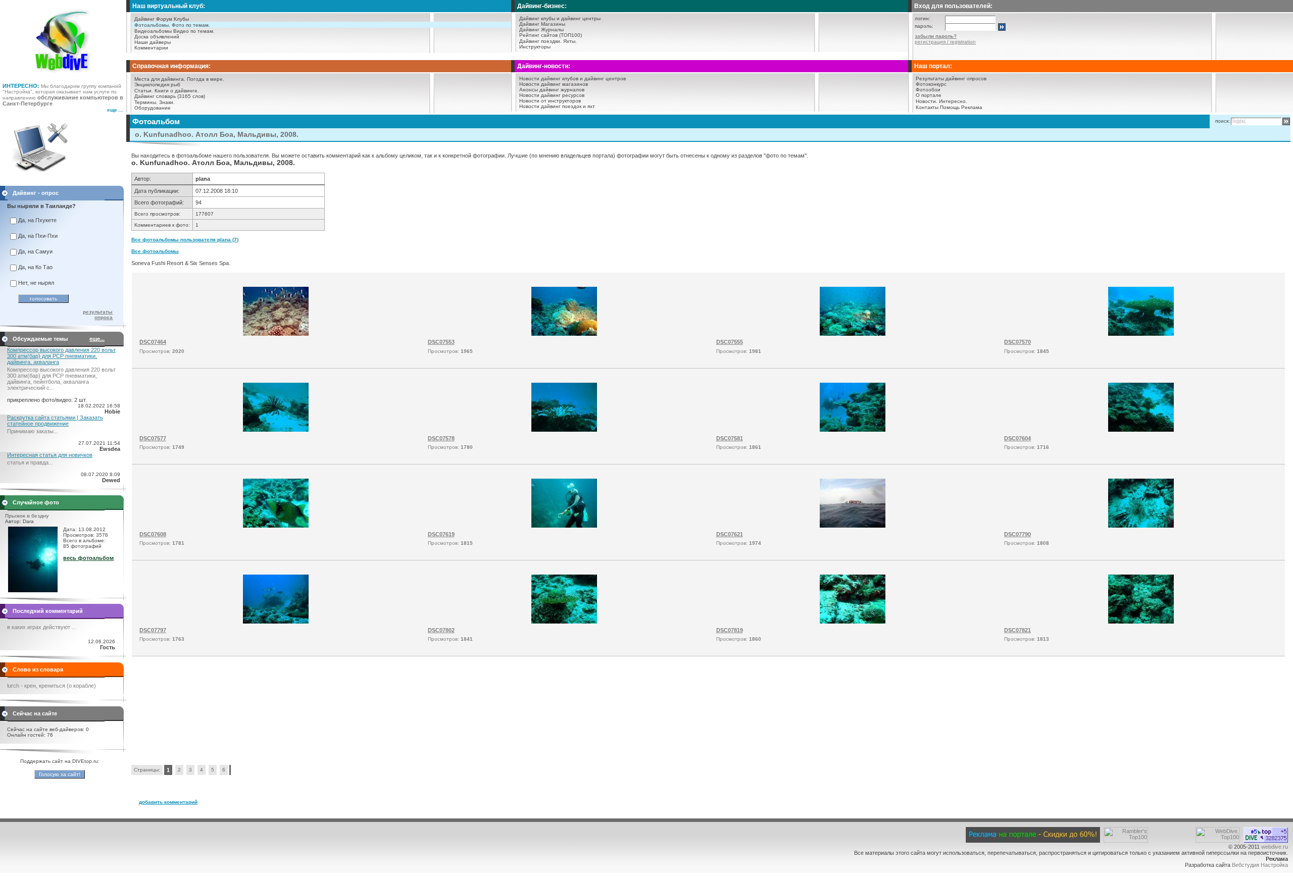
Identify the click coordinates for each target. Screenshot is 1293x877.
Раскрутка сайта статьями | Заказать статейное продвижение (55, 421)
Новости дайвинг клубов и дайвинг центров (572, 78)
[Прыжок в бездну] (33, 590)
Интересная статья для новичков (49, 455)
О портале (928, 95)
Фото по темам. (191, 25)
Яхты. (570, 41)
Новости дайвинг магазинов (553, 84)
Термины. (146, 102)
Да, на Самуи (35, 251)
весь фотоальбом (88, 558)
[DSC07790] (1141, 526)
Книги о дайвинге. (177, 90)
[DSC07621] (852, 526)
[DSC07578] (564, 430)
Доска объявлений (156, 36)
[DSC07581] (852, 430)
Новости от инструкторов (550, 101)
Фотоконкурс (931, 84)
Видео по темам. (194, 31)
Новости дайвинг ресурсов (551, 95)
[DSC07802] (564, 621)
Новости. (926, 101)
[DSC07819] (852, 621)
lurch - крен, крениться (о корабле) (51, 686)
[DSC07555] (852, 334)
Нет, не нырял (36, 283)
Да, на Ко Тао (35, 267)
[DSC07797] (276, 621)
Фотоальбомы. (152, 25)
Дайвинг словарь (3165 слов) (169, 96)
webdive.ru (1274, 847)
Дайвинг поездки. (540, 41)
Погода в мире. (205, 79)
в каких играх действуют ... (41, 627)
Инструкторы (535, 46)
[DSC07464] (276, 334)
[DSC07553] (564, 334)
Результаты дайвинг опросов (951, 78)
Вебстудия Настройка (1260, 865)
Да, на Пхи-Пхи (38, 236)
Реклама (971, 107)
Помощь (950, 107)
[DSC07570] (1141, 334)
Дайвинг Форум (153, 19)
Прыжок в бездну (27, 516)
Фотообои (928, 89)
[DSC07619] (564, 526)
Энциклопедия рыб (157, 84)
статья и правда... (30, 462)
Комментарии (151, 47)
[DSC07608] (276, 526)
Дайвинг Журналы (541, 29)
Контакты (927, 107)
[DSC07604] (1141, 430)
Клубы (181, 19)
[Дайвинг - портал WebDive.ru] (63, 76)
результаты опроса (98, 314)
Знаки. (167, 102)
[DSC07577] (276, 430)
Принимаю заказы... (32, 431)
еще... (97, 339)
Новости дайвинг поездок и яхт (557, 106)
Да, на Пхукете (37, 220)
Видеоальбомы (153, 31)
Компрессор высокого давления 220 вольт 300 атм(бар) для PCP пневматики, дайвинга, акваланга (61, 356)
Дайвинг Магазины (542, 24)
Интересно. (953, 101)
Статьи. (143, 90)
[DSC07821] (1141, 621)
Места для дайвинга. (159, 79)
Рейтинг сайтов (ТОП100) (550, 35)
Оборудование (152, 108)
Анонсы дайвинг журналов (551, 89)
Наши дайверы (152, 42)
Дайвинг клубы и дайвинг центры (560, 18)
